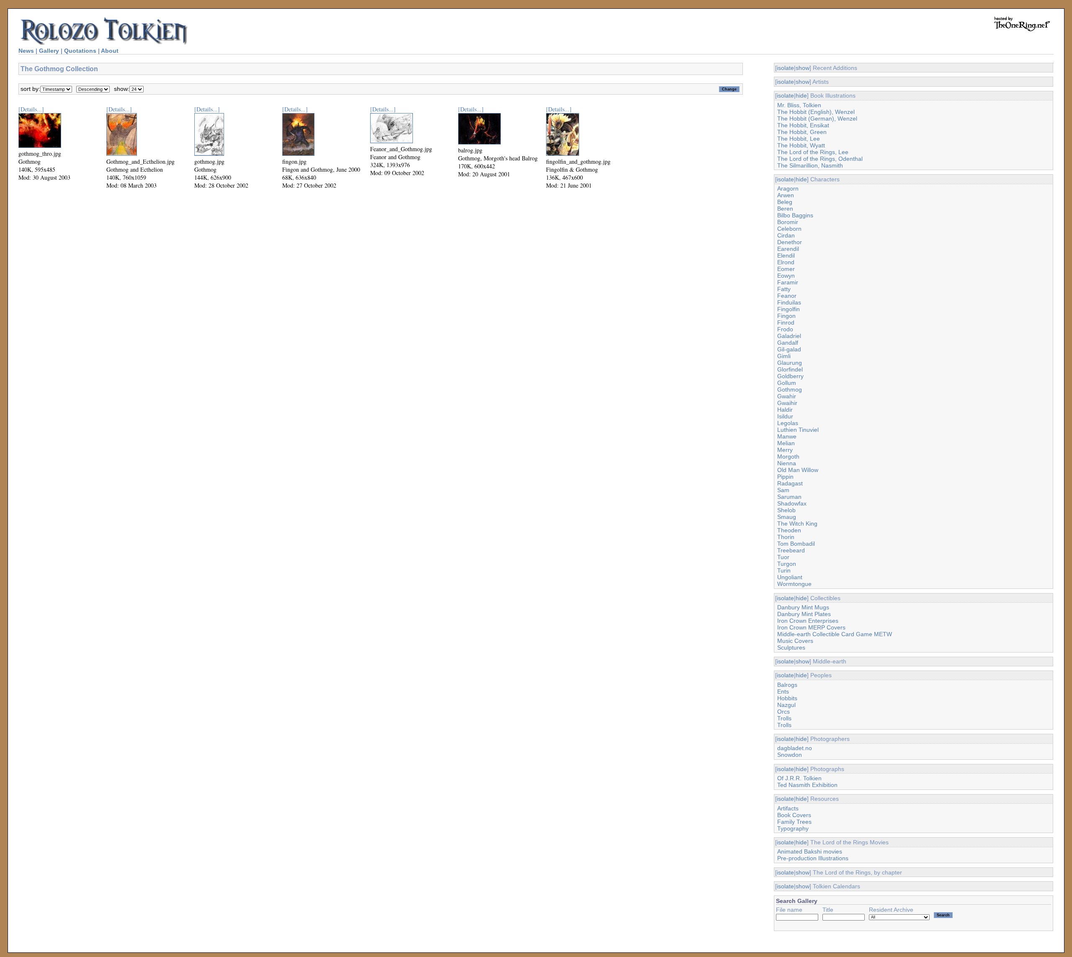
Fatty (784, 289)
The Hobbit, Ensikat (803, 125)
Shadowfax (792, 503)
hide (801, 95)
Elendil (786, 255)
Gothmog (789, 389)
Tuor (783, 557)
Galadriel (789, 336)
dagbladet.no (794, 748)
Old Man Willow (797, 470)
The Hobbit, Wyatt (801, 145)
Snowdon (789, 754)
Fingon (786, 315)
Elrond (785, 262)
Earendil (788, 248)
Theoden (789, 530)
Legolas (787, 423)
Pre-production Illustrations (812, 858)
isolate (785, 67)
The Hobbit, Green (802, 132)
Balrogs (787, 684)
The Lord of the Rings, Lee (812, 152)
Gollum (786, 382)
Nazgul (786, 705)
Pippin (785, 476)
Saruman (789, 496)
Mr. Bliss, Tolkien (799, 105)
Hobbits (787, 698)
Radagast (790, 483)
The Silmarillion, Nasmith (810, 165)
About (110, 50)
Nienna (786, 463)
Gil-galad (789, 349)
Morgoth (788, 456)
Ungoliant (789, 577)
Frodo (785, 329)
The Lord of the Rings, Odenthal (820, 158)
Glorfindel (790, 369)
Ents (783, 691)
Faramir (787, 282)
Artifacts (788, 808)
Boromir (787, 222)
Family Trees (794, 821)
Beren (785, 208)
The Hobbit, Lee (798, 138)
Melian (786, 443)
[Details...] (31, 109)
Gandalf (787, 342)
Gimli (784, 356)
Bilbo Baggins (795, 215)
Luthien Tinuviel (798, 429)
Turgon (786, 563)
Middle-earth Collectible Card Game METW (834, 634)
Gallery (49, 50)
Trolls (784, 718)
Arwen (785, 195)
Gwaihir (787, 403)
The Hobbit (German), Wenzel (817, 118)
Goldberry (790, 376)
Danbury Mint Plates (804, 614)
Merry (785, 449)
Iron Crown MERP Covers (811, 627)
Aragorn (788, 188)
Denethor (789, 242)
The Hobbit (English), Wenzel (816, 111)
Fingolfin (788, 309)
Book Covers (794, 815)
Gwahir (786, 396)
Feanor (786, 295)
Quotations (80, 50)
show (802, 67)
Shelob (786, 510)
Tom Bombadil (796, 543)
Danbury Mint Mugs (803, 607)
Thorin (785, 537)
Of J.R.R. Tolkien (799, 778)
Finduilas (789, 302)
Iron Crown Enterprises (807, 620)
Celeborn (789, 228)
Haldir (785, 409)
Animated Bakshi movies (809, 851)
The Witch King (797, 523)
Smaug (786, 516)
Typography (793, 828)
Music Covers (795, 640)
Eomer (786, 269)
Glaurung (789, 362)
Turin (784, 570)
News (26, 50)
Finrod (785, 322)
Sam (783, 490)
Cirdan (786, 235)
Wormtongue (794, 583)
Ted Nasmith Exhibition (807, 785)
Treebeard (791, 550)
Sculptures (791, 647)
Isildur (785, 416)
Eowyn (786, 275)
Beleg (784, 202)
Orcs (783, 711)
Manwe (786, 436)
